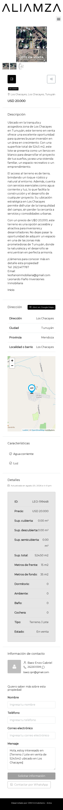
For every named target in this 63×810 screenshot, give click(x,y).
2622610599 (34, 666)
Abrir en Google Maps (43, 307)
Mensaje (13, 743)
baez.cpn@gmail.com (36, 672)
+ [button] (12, 360)
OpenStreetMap (37, 430)
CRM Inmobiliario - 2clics (40, 803)
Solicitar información (31, 776)
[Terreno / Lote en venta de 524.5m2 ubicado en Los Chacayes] (31, 389)
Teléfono (14, 712)
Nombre (13, 697)
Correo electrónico (20, 728)
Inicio (11, 290)
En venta (13, 89)
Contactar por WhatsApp (31, 784)
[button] (58, 19)
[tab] (12, 79)
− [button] (12, 365)
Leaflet (25, 430)
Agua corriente (23, 454)
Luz (15, 463)
